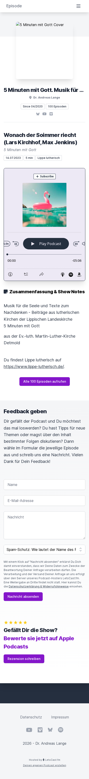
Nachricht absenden (23, 596)
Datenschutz (31, 717)
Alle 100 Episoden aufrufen (44, 381)
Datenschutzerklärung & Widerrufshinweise (39, 586)
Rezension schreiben (24, 659)
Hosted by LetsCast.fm (44, 759)
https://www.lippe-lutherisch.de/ (34, 366)
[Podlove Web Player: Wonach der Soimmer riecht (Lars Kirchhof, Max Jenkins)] (44, 224)
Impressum (60, 717)
